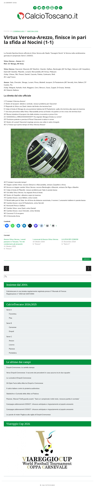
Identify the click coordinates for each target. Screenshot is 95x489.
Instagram (52, 7)
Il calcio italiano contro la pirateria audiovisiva (22, 388)
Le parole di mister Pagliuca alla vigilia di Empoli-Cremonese (28, 415)
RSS (56, 7)
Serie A (9, 310)
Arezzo (87, 259)
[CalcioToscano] (47, 19)
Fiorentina (12, 314)
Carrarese (12, 327)
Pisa (10, 318)
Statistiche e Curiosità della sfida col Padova (22, 394)
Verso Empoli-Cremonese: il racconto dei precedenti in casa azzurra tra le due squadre (38, 373)
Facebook (35, 7)
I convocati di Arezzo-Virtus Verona (45, 239)
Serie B (9, 323)
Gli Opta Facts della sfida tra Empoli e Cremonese (24, 383)
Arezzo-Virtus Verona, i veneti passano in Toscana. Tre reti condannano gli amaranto (14, 241)
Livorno (11, 345)
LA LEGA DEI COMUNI (70, 239)
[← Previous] (6, 268)
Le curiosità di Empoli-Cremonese (18, 378)
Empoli (11, 331)
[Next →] (88, 268)
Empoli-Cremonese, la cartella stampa (20, 367)
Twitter (39, 7)
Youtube (47, 7)
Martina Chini (32, 31)
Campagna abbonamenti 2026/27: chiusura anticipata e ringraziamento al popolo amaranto (39, 404)
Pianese (12, 349)
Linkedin (43, 7)
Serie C (9, 336)
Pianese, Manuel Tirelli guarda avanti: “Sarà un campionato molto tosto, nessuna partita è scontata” (42, 399)
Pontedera (13, 353)
